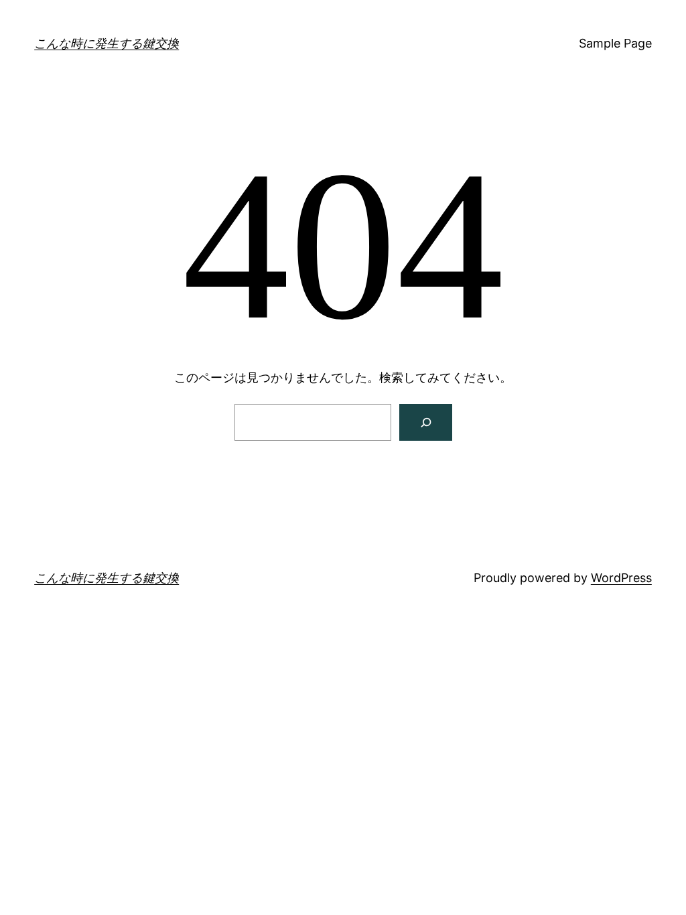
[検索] (425, 422)
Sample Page (615, 43)
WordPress (621, 578)
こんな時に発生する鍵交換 (106, 43)
